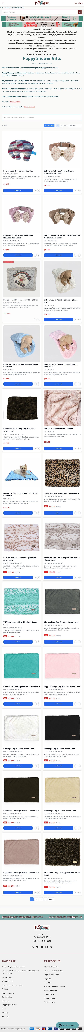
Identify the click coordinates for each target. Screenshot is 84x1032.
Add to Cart (18, 190)
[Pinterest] (37, 947)
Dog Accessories (50, 998)
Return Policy (7, 977)
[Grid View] (58, 125)
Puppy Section (15, 101)
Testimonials (7, 997)
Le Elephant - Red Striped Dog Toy (18, 171)
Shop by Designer (50, 990)
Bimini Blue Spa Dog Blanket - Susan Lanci (21, 686)
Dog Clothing (49, 994)
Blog (4, 1009)
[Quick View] (38, 190)
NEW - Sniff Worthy (51, 967)
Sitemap (5, 1012)
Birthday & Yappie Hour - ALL (54, 986)
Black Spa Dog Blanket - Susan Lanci (59, 748)
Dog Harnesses (49, 1002)
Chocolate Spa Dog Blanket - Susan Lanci (21, 811)
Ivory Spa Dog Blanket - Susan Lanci (18, 748)
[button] (42, 18)
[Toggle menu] (3, 3)
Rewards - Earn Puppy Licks (12, 985)
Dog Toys (47, 982)
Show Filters (50, 125)
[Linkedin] (51, 947)
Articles (5, 989)
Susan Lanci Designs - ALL (53, 971)
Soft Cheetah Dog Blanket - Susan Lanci (61, 493)
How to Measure (8, 993)
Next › (51, 899)
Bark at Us (6, 1001)
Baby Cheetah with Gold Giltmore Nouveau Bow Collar (59, 172)
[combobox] (42, 12)
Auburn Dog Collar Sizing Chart (13, 967)
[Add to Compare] (35, 190)
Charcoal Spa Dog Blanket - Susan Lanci (61, 622)
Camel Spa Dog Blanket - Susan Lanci (60, 811)
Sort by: (66, 125)
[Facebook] (42, 947)
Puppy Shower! (29, 107)
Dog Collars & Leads (51, 975)
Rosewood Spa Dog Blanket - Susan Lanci (21, 873)
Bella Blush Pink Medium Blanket (58, 429)
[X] (33, 947)
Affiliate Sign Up (8, 981)
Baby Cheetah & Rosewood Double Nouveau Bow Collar (18, 236)
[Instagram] (47, 947)
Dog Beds (47, 978)
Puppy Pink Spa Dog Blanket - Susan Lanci (62, 686)
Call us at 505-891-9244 (42, 941)
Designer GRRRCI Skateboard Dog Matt (20, 300)
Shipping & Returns (9, 1005)
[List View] (61, 125)
